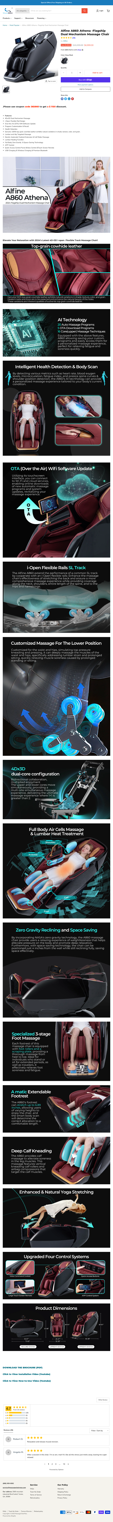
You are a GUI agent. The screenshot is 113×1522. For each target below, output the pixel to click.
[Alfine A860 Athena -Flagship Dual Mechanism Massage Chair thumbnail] (6, 89)
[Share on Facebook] (62, 98)
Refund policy (35, 1498)
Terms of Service (36, 1495)
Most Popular (14, 25)
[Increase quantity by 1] (80, 73)
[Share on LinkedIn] (69, 98)
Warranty (60, 1489)
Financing (41, 18)
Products (6, 18)
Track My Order (35, 1492)
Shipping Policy (62, 1492)
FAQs (32, 1489)
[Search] (85, 10)
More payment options (85, 85)
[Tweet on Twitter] (65, 98)
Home (5, 25)
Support (17, 18)
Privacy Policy (62, 1498)
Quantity (64, 68)
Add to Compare (85, 89)
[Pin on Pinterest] (72, 98)
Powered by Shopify (9, 1516)
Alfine (65, 41)
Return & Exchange (64, 1495)
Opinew (61, 1470)
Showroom (29, 18)
